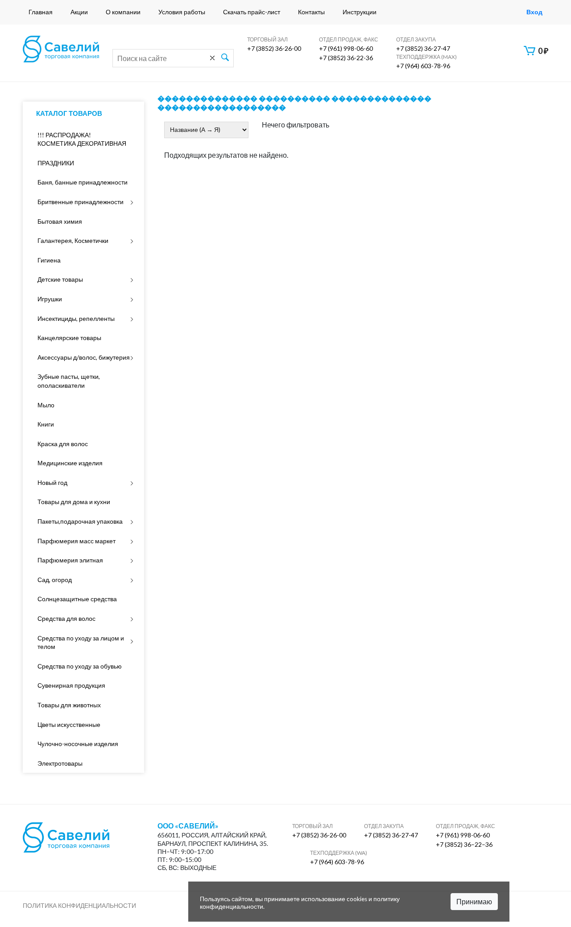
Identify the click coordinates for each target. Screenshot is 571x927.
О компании (123, 12)
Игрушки (49, 299)
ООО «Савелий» (188, 825)
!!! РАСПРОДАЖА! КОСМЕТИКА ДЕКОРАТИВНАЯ (81, 139)
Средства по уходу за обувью (79, 666)
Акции (79, 12)
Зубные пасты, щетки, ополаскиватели (68, 381)
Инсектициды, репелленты (76, 318)
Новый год (52, 482)
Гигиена (49, 260)
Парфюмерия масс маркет (76, 541)
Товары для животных (69, 705)
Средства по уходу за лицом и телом (80, 642)
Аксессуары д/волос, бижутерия (83, 357)
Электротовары (60, 763)
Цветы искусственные (68, 724)
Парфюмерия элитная (70, 560)
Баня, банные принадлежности (82, 182)
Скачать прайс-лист (251, 12)
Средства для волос (66, 618)
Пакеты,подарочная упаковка (80, 521)
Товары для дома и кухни (73, 501)
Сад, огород (54, 579)
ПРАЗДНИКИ (55, 163)
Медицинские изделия (70, 463)
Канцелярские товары (69, 337)
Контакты (311, 12)
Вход (534, 12)
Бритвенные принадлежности (80, 201)
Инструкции (360, 12)
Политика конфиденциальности (79, 905)
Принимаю (474, 901)
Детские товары (60, 279)
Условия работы (181, 12)
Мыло (45, 405)
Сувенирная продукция (71, 685)
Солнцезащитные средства (77, 599)
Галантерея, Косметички (72, 240)
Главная (41, 12)
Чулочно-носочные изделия (77, 743)
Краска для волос (62, 443)
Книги (45, 424)
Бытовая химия (59, 221)
